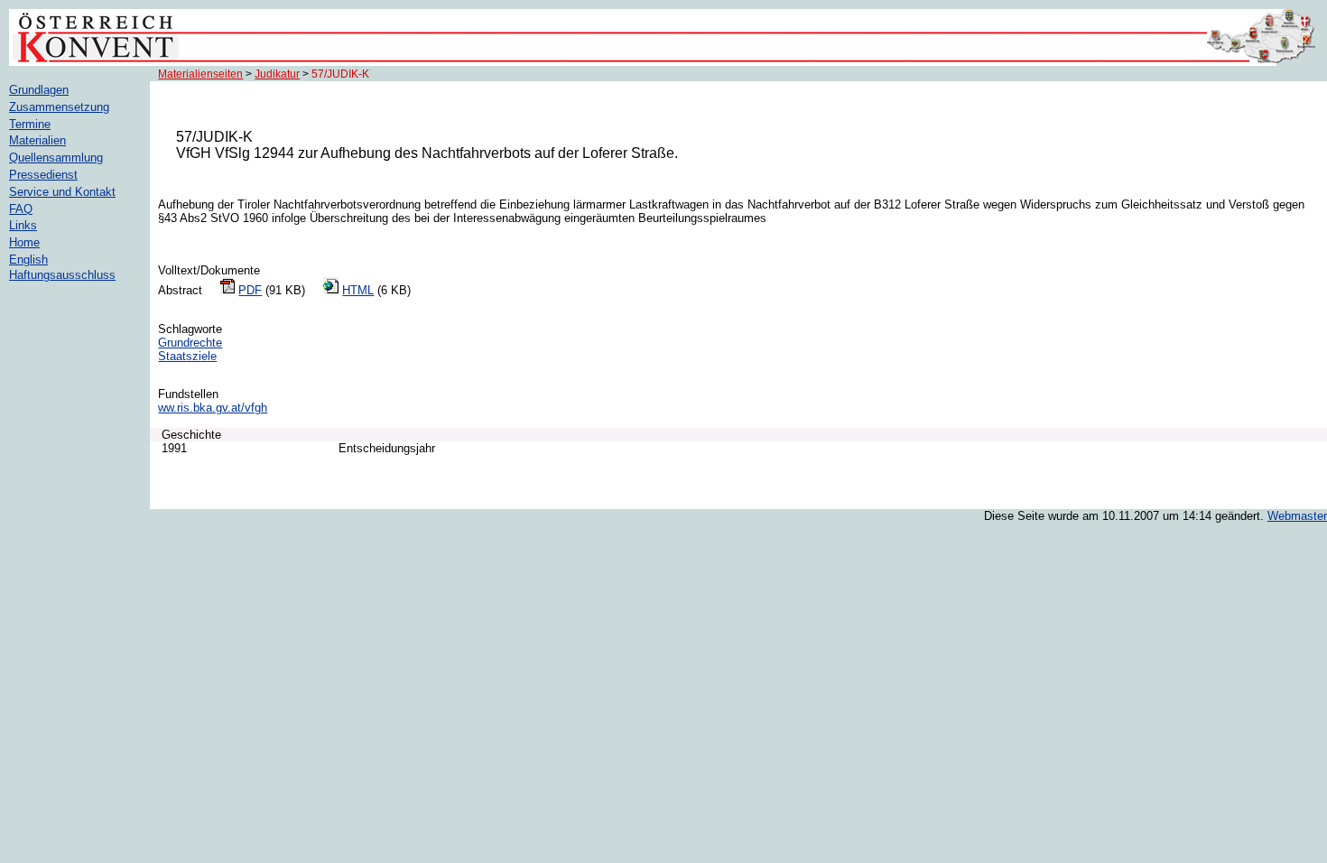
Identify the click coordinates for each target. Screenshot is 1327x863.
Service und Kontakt (62, 192)
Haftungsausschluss (62, 275)
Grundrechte (190, 342)
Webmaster (1297, 516)
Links (23, 225)
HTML (358, 290)
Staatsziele (187, 356)
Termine (30, 124)
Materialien (37, 140)
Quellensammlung (56, 157)
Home (24, 242)
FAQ (20, 209)
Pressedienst (43, 174)
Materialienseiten (200, 74)
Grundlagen (39, 90)
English (28, 259)
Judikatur (277, 74)
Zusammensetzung (59, 107)
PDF (250, 290)
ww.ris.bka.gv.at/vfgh (212, 407)
